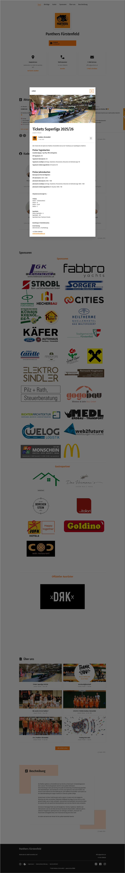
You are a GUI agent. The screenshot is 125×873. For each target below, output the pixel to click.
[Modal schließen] (62, 436)
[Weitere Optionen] (91, 138)
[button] (62, 109)
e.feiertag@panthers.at (38, 233)
